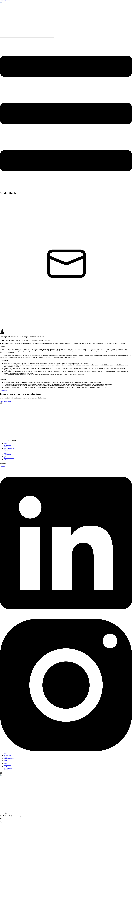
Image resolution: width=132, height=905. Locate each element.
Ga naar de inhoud (5, 1)
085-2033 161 (15, 819)
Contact (6, 450)
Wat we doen (7, 445)
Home (5, 443)
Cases (5, 447)
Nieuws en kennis (9, 448)
